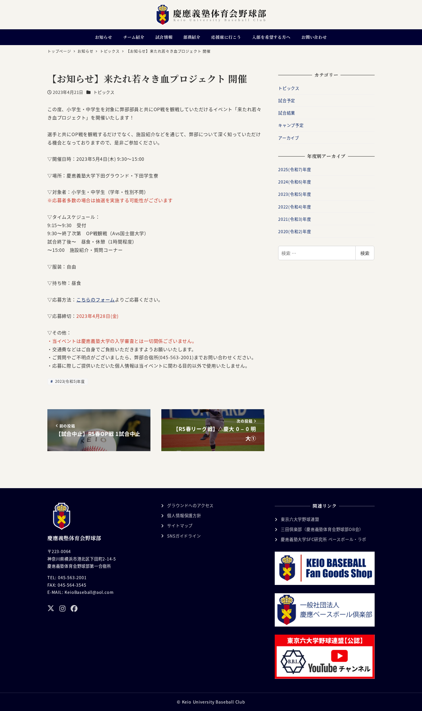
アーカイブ (288, 138)
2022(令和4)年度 (294, 207)
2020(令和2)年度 (294, 231)
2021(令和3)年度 (294, 219)
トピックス (104, 92)
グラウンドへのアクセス (190, 505)
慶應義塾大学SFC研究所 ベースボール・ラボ (323, 539)
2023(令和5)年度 (69, 381)
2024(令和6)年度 (294, 182)
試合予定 (286, 100)
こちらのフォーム (95, 299)
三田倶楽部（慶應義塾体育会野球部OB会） (322, 529)
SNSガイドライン (184, 536)
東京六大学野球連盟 (300, 519)
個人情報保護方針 (184, 515)
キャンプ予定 (291, 125)
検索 (364, 253)
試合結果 (286, 113)
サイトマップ (180, 525)
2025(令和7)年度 (294, 169)
